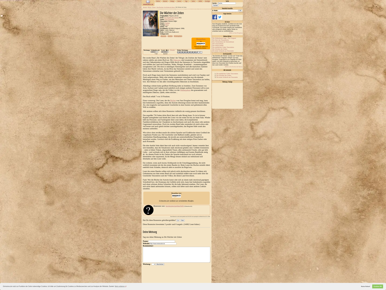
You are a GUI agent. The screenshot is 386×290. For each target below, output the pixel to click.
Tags (186, 1)
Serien (193, 1)
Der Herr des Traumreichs (220, 40)
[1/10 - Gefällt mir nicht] (178, 52)
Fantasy (154, 7)
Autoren (165, 1)
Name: (145, 241)
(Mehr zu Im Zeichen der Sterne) (233, 66)
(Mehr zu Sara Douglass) (235, 33)
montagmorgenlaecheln (175, 206)
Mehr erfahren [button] (120, 286)
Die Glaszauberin (217, 44)
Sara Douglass (160, 7)
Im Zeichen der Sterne (169, 7)
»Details (172, 50)
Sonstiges (207, 1)
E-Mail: (215, 10)
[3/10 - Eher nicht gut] (183, 52)
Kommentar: (148, 246)
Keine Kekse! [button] (365, 286)
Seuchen (170, 36)
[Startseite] (148, 5)
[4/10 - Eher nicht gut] (186, 52)
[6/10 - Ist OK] (191, 52)
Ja (178, 220)
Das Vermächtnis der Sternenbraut (223, 42)
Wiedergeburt (178, 36)
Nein (182, 220)
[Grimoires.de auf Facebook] (214, 19)
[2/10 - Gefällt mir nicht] (181, 52)
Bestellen (200, 39)
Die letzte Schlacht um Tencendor (223, 51)
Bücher (158, 1)
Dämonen (163, 36)
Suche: (214, 3)
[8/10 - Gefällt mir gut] (196, 52)
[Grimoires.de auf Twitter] (219, 19)
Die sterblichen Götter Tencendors (223, 47)
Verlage (172, 1)
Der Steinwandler (217, 45)
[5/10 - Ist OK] (188, 52)
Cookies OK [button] (378, 286)
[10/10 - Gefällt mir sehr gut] (201, 52)
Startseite (145, 7)
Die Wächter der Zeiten (219, 49)
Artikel (200, 1)
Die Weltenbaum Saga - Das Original (224, 38)
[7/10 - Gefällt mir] (193, 52)
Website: (146, 243)
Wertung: (147, 264)
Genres (179, 1)
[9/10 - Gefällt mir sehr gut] (198, 52)
